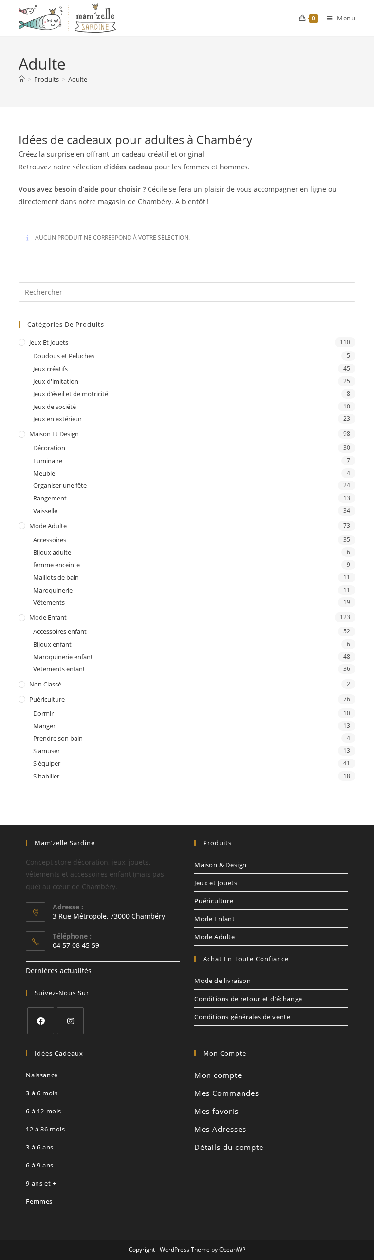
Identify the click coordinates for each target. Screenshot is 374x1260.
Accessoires (49, 540)
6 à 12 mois (43, 1111)
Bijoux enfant (52, 644)
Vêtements (49, 602)
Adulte (77, 79)
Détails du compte (228, 1147)
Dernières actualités (59, 970)
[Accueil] (22, 79)
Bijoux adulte (52, 552)
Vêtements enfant (59, 669)
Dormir (43, 713)
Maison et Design (54, 433)
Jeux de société (54, 406)
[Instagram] (70, 1020)
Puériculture (47, 699)
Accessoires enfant (60, 631)
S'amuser (46, 750)
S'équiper (46, 763)
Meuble (44, 473)
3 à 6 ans (39, 1147)
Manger (44, 726)
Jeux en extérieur (57, 418)
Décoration (49, 448)
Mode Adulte (48, 525)
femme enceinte (56, 564)
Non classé (45, 684)
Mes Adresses (220, 1129)
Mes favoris (216, 1111)
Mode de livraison (222, 980)
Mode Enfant (48, 617)
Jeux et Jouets (48, 342)
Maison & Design (220, 864)
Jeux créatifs (50, 368)
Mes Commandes (226, 1093)
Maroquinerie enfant (63, 656)
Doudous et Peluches (63, 356)
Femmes (39, 1201)
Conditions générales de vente (242, 1016)
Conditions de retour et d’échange (248, 998)
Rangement (50, 498)
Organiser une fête (60, 485)
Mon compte (218, 1075)
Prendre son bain (58, 738)
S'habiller (46, 776)
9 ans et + (41, 1183)
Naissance (41, 1075)
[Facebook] (40, 1020)
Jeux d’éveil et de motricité (70, 393)
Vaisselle (45, 510)
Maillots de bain (56, 577)
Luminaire (47, 460)
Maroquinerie (53, 590)
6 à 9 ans (39, 1165)
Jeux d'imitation (55, 381)
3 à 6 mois (41, 1093)
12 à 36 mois (45, 1129)
